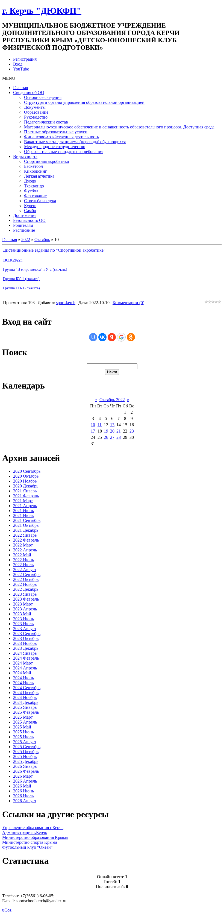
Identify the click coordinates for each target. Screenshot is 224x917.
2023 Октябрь (26, 638)
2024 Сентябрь (26, 687)
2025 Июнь (23, 732)
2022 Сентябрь (26, 574)
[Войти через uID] (93, 337)
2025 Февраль (26, 712)
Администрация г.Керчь (24, 832)
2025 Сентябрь (26, 746)
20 (112, 431)
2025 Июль (23, 736)
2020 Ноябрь (25, 481)
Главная (9, 239)
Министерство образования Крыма (35, 837)
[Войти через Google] (121, 337)
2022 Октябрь (26, 579)
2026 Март (23, 776)
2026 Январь (25, 766)
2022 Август (24, 569)
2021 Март (23, 500)
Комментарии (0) (128, 302)
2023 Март (23, 604)
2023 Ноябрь (25, 643)
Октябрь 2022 (112, 399)
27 (112, 437)
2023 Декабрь (25, 648)
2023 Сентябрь (26, 633)
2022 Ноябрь (25, 584)
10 (93, 424)
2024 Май (22, 673)
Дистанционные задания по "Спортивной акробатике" (54, 250)
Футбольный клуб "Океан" (27, 847)
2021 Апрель (25, 505)
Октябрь (42, 239)
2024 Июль (23, 682)
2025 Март (23, 717)
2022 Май (22, 554)
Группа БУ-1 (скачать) (21, 279)
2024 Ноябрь (25, 697)
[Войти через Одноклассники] (131, 337)
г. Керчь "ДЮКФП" (41, 11)
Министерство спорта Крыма (29, 842)
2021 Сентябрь (26, 520)
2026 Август (24, 800)
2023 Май (22, 614)
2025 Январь (25, 707)
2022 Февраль (26, 540)
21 (118, 431)
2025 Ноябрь (25, 756)
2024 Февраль (26, 658)
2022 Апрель (25, 550)
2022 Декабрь (25, 589)
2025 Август (24, 741)
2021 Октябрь (26, 525)
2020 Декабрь (25, 486)
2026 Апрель (25, 781)
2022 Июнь (23, 559)
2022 (25, 239)
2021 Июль (23, 515)
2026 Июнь (23, 791)
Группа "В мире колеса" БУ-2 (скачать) (35, 270)
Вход (17, 64)
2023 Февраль (26, 599)
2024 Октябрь (26, 692)
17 (93, 431)
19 (106, 431)
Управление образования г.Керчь (32, 827)
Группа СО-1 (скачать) (21, 288)
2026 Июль (23, 795)
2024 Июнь (23, 677)
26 (106, 437)
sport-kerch (65, 302)
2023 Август (24, 628)
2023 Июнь (23, 618)
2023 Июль (23, 623)
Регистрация (25, 59)
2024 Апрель (25, 668)
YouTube (21, 69)
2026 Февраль (26, 771)
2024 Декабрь (25, 702)
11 (100, 424)
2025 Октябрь (26, 751)
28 (118, 437)
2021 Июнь (23, 510)
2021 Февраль (26, 495)
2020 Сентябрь (26, 471)
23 (131, 431)
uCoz (6, 910)
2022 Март (23, 545)
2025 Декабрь (25, 761)
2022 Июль (23, 564)
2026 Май (22, 786)
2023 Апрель (25, 609)
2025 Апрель (25, 722)
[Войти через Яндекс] (112, 337)
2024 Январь (25, 653)
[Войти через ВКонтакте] (102, 337)
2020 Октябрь (26, 476)
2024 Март (23, 663)
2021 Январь (25, 491)
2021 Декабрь (25, 530)
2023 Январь (25, 594)
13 (112, 424)
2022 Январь (25, 535)
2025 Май (22, 727)
